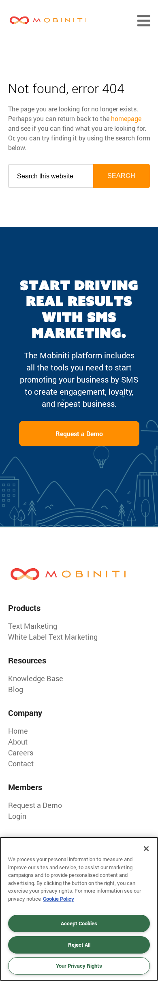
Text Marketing (32, 626)
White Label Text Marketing (53, 637)
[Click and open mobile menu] (143, 20)
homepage (126, 118)
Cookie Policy (58, 898)
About (18, 742)
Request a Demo (79, 433)
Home (18, 731)
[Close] (146, 849)
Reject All (79, 944)
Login (17, 816)
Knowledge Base (35, 678)
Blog (15, 689)
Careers (20, 752)
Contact (21, 763)
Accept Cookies (79, 923)
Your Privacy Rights (79, 965)
